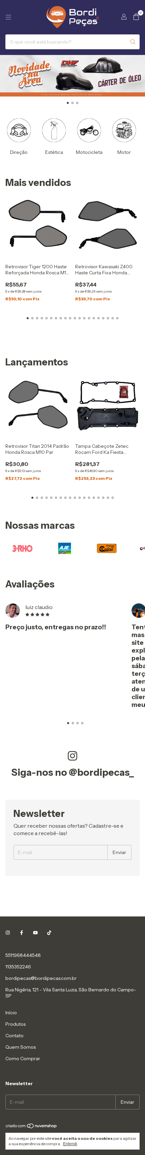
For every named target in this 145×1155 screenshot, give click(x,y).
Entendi (70, 1144)
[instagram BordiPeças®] (7, 933)
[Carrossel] (72, 75)
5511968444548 (23, 955)
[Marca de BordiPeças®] (22, 547)
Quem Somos (20, 1047)
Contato (14, 1036)
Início (11, 1013)
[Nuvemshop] (31, 1127)
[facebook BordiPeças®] (21, 933)
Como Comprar (22, 1058)
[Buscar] (133, 41)
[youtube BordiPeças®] (35, 933)
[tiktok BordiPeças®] (49, 933)
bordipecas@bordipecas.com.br (41, 978)
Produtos (15, 1024)
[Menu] (8, 17)
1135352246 (18, 967)
